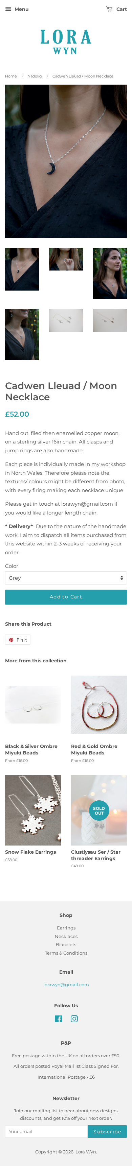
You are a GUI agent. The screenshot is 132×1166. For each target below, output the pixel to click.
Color (11, 566)
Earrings (66, 927)
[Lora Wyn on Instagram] (74, 1020)
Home (11, 76)
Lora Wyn (85, 1151)
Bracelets (66, 944)
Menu (21, 9)
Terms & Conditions (66, 953)
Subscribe (107, 1132)
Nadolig (34, 76)
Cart (121, 9)
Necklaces (66, 936)
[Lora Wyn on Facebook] (58, 1020)
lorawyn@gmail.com (66, 984)
